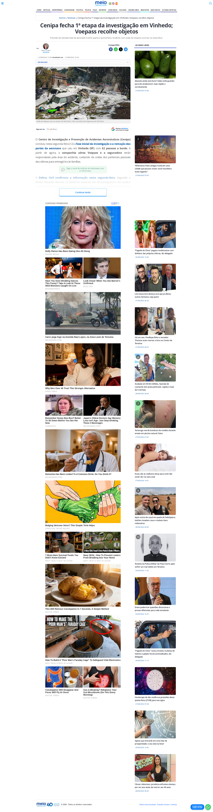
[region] (155, 115)
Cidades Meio (133, 10)
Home (39, 10)
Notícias (46, 10)
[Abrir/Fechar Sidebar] (2, 3)
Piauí (95, 10)
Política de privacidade (147, 804)
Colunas (122, 10)
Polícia (88, 10)
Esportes (102, 10)
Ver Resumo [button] (83, 62)
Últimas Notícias (169, 10)
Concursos (112, 10)
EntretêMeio (57, 10)
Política (79, 10)
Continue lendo (83, 192)
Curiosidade (69, 10)
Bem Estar (145, 10)
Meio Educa (155, 10)
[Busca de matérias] (210, 4)
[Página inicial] (101, 3)
